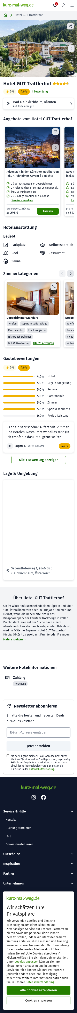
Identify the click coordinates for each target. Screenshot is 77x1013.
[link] (32, 171)
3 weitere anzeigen (22, 200)
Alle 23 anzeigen (43, 343)
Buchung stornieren (18, 828)
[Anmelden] (64, 5)
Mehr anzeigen (13, 639)
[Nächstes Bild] (55, 147)
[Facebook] (43, 797)
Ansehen (48, 211)
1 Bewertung (39, 91)
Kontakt (11, 819)
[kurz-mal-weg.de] (18, 5)
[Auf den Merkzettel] (55, 131)
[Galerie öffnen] (38, 48)
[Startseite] (5, 15)
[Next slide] (71, 48)
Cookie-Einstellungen (19, 844)
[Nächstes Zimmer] (70, 273)
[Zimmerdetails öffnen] (54, 286)
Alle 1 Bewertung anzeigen (38, 460)
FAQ (8, 836)
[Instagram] (33, 797)
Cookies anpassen (26, 961)
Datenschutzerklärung (41, 769)
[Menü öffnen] (72, 5)
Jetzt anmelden (38, 746)
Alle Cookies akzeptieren (38, 990)
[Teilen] (70, 26)
